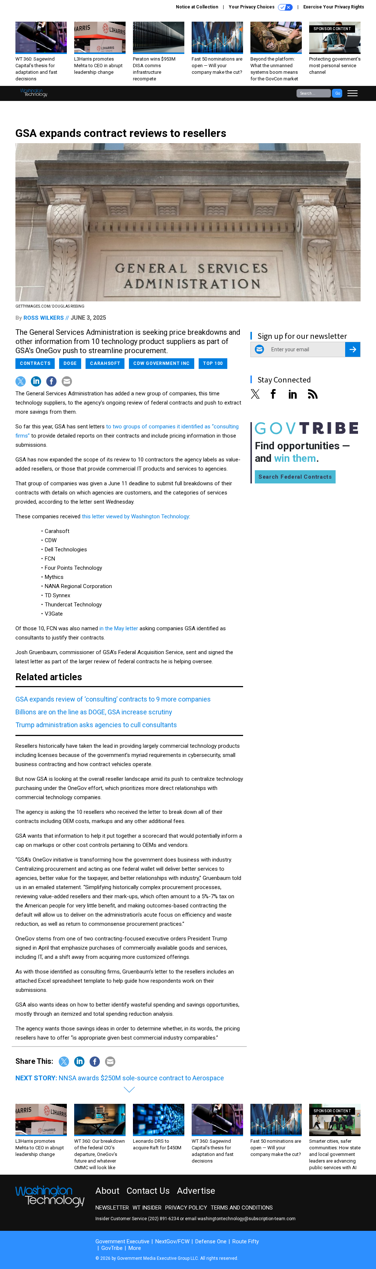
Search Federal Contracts (295, 477)
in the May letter (119, 628)
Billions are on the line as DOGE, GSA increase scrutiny (93, 712)
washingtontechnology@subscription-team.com (247, 1218)
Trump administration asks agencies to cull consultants (96, 725)
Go (337, 93)
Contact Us (148, 1191)
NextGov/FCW (172, 1241)
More (135, 1248)
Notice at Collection (197, 7)
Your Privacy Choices (252, 7)
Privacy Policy (186, 1207)
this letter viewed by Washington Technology (135, 516)
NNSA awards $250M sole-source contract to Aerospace (141, 1078)
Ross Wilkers (44, 318)
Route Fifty (245, 1241)
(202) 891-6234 (163, 1218)
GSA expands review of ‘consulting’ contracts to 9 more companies (113, 699)
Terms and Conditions (242, 1207)
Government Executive (122, 1241)
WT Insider (147, 1207)
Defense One (211, 1241)
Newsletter (112, 1207)
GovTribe (112, 1248)
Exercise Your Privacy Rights (333, 7)
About (107, 1191)
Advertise (196, 1191)
